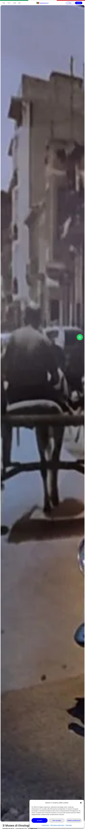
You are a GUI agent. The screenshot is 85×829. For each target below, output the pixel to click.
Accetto (39, 820)
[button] (81, 803)
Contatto (78, 3)
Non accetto (56, 820)
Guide (14, 3)
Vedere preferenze (73, 820)
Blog (19, 3)
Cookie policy (45, 825)
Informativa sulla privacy (57, 825)
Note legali (69, 825)
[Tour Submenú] (10, 3)
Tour (9, 3)
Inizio (4, 3)
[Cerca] (70, 3)
